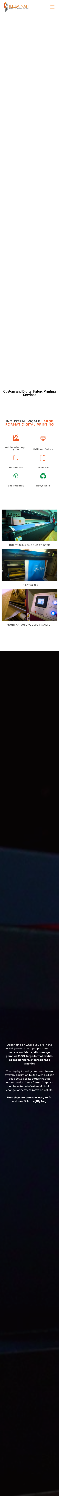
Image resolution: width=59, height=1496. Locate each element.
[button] (52, 7)
